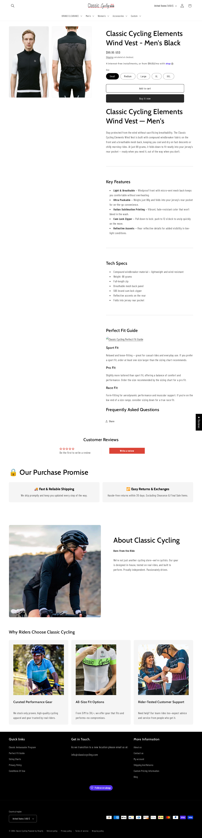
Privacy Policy (15, 764)
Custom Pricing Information (146, 770)
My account (139, 758)
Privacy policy (66, 831)
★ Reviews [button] (199, 422)
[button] (13, 6)
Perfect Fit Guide (17, 753)
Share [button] (111, 421)
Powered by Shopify (35, 831)
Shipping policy (98, 831)
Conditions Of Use (17, 770)
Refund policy (52, 831)
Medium (128, 76)
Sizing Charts (15, 758)
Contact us (138, 753)
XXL (169, 76)
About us (138, 747)
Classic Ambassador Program (22, 747)
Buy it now (145, 98)
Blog (136, 776)
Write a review (127, 450)
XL (156, 76)
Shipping (109, 57)
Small (112, 76)
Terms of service (81, 831)
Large (143, 76)
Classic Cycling (22, 831)
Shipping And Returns (143, 764)
